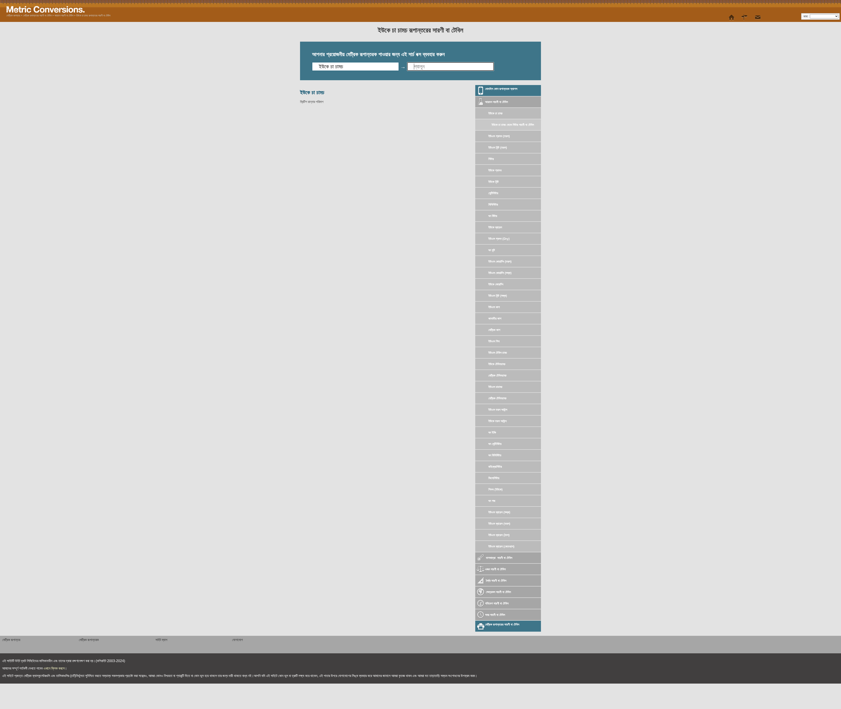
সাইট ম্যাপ (161, 640)
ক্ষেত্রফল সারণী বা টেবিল (498, 592)
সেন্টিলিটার (493, 193)
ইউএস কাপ (494, 307)
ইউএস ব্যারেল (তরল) (499, 523)
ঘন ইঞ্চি (492, 432)
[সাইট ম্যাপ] (744, 17)
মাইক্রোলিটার (495, 466)
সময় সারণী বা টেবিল (495, 615)
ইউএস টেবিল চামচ (497, 352)
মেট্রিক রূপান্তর (13, 15)
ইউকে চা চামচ (495, 113)
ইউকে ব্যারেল (495, 227)
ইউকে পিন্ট (493, 181)
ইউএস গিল (494, 341)
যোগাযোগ (237, 640)
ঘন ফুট (491, 250)
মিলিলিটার (493, 204)
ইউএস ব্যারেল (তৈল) (499, 535)
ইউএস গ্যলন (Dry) (499, 238)
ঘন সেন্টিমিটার (495, 444)
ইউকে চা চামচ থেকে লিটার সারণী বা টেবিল (513, 124)
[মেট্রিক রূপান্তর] (731, 17)
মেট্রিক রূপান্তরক (89, 640)
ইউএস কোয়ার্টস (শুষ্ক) (500, 273)
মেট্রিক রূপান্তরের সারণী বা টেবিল (37, 15)
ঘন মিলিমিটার (494, 455)
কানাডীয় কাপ (494, 318)
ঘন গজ (491, 501)
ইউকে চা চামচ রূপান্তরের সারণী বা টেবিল (93, 15)
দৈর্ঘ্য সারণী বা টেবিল (495, 580)
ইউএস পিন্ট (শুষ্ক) (497, 295)
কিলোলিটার (493, 478)
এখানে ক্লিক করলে (54, 668)
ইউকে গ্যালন (495, 170)
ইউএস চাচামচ (495, 387)
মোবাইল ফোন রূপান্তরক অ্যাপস (501, 89)
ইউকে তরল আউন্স (497, 421)
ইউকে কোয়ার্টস (495, 284)
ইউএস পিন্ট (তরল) (497, 147)
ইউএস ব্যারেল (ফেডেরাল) (501, 546)
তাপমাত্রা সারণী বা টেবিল (498, 558)
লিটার (491, 159)
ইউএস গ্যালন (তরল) (499, 136)
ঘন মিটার (492, 216)
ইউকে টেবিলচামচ (496, 364)
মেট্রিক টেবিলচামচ (497, 375)
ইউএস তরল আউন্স (497, 409)
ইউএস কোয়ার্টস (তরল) (500, 261)
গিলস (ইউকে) (495, 489)
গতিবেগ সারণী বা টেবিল (497, 603)
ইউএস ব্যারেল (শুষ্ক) (499, 512)
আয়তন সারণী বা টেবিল (64, 15)
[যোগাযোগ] (757, 17)
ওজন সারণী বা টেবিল (495, 569)
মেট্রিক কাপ (494, 330)
